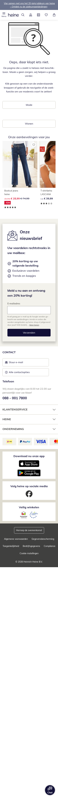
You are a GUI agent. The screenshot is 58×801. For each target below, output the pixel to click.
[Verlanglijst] (46, 15)
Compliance (49, 546)
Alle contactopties (19, 372)
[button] (4, 15)
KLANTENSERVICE (15, 409)
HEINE (6, 419)
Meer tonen (34, 325)
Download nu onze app (29, 456)
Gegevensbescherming (43, 539)
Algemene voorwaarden (16, 539)
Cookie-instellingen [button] (29, 553)
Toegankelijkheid (11, 546)
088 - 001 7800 (14, 398)
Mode (29, 104)
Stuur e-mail (15, 363)
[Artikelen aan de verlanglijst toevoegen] (33, 144)
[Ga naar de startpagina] (13, 15)
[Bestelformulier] (39, 15)
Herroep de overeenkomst (29, 530)
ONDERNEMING (13, 429)
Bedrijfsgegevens (31, 546)
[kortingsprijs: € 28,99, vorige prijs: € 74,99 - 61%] (19, 164)
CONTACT (9, 352)
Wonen (29, 123)
